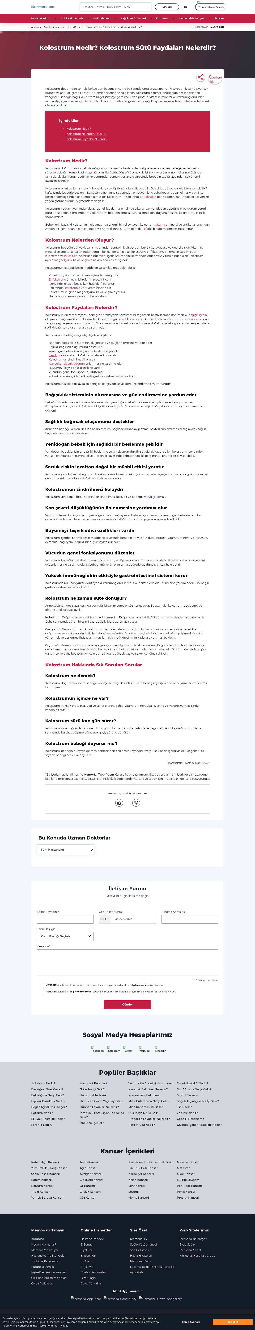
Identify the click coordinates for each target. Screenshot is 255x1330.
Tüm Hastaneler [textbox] (52, 849)
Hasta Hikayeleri (141, 1255)
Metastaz (183, 1168)
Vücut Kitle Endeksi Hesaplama (150, 1083)
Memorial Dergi (140, 1261)
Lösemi (133, 1191)
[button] (147, 7)
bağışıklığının (198, 315)
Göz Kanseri (88, 1197)
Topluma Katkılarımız (45, 1261)
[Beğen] (119, 802)
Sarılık (53, 355)
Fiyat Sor (86, 1250)
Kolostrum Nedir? (78, 128)
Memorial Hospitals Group (197, 1255)
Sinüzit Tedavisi (187, 1095)
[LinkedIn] (159, 1050)
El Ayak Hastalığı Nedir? (48, 1119)
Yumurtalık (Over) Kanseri (49, 1168)
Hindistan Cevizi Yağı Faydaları (101, 1101)
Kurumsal (162, 18)
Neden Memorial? (43, 1244)
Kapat (64, 1325)
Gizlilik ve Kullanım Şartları (49, 1278)
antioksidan (148, 196)
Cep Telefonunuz (110, 915)
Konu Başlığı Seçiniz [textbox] (55, 936)
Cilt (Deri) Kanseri (92, 1180)
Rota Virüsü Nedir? (141, 1124)
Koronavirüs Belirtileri (143, 1095)
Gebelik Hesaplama (190, 1119)
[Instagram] (111, 1050)
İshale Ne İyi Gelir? (92, 1123)
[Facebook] (95, 1050)
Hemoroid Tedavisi (93, 1095)
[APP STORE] (87, 1299)
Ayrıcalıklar (137, 1272)
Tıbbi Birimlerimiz (72, 18)
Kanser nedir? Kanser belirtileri (150, 1162)
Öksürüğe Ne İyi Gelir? (144, 1113)
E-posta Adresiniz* (173, 912)
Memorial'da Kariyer (191, 18)
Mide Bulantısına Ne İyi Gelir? (148, 1101)
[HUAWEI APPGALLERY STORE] (161, 1299)
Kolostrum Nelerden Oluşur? (86, 134)
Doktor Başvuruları (93, 1272)
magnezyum (63, 260)
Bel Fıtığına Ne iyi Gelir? (47, 1095)
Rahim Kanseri (41, 1180)
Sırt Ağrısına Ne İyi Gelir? (194, 1089)
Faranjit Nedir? (41, 1124)
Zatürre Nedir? (187, 1113)
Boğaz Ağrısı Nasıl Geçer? (49, 1107)
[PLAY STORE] (120, 1299)
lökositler (70, 256)
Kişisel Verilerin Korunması (49, 1272)
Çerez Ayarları (191, 1322)
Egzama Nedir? (42, 1113)
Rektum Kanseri (42, 1185)
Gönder (127, 1004)
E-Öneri (86, 1261)
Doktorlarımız (102, 18)
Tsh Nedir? (184, 1107)
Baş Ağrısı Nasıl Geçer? (47, 1089)
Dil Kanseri (87, 1185)
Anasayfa (36, 27)
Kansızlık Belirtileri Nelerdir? (148, 1089)
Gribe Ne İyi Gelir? (92, 1089)
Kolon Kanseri (138, 1180)
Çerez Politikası (48, 1325)
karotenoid (72, 288)
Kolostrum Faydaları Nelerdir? (86, 139)
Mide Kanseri (186, 1174)
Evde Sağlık (187, 1244)
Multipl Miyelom (188, 1180)
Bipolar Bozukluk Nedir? (48, 1101)
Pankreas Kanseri (189, 1185)
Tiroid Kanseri (40, 1191)
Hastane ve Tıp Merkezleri (48, 1255)
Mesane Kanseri (188, 1162)
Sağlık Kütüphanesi (133, 18)
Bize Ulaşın (88, 1278)
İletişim (219, 18)
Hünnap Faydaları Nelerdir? (99, 1107)
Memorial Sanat (190, 1250)
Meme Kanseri (138, 1197)
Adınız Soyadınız (48, 912)
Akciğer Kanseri (91, 1174)
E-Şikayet (87, 1266)
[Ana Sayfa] (43, 7)
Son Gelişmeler (140, 1250)
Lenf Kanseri (137, 1185)
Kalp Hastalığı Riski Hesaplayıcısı (152, 1266)
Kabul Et (232, 1322)
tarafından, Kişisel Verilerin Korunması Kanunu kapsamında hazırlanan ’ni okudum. (104, 985)
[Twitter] (127, 1050)
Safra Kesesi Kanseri (45, 1174)
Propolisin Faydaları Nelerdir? (149, 1119)
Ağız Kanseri (88, 1168)
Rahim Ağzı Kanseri (45, 1162)
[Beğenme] (136, 802)
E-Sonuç (86, 1244)
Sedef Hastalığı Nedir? (192, 1083)
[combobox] (66, 849)
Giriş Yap (167, 7)
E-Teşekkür (88, 1255)
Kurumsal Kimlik (42, 1266)
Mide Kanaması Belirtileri (146, 1107)
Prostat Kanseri (188, 1197)
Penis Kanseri (186, 1191)
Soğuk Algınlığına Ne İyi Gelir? (198, 1101)
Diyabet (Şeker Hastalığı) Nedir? (199, 1124)
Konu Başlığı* (53, 932)
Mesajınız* (43, 946)
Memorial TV (138, 1239)
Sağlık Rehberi (75, 27)
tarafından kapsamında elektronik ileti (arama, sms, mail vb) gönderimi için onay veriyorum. (111, 991)
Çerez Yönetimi (91, 1283)
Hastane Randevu (93, 1239)
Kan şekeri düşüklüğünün (67, 363)
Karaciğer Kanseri (141, 1174)
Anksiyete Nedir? (43, 1083)
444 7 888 (217, 27)
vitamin (161, 224)
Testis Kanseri (89, 1162)
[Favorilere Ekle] (215, 78)
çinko (88, 260)
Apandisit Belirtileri (93, 1083)
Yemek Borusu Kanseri (47, 1197)
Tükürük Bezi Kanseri (143, 1168)
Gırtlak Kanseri (90, 1191)
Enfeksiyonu (57, 279)
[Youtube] (143, 1050)
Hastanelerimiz (40, 18)
